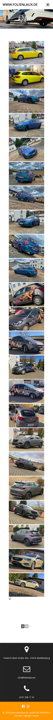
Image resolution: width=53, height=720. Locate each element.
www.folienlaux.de (20, 4)
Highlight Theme (31, 715)
